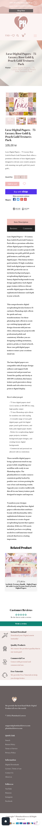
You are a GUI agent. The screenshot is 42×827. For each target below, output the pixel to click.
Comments (27, 228)
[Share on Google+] (21, 199)
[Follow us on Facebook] (14, 199)
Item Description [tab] (21, 222)
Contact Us (9, 773)
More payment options (21, 196)
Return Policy (10, 744)
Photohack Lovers (18, 716)
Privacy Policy (10, 753)
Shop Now (21, 11)
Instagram (8, 797)
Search (7, 740)
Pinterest (8, 793)
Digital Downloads (12, 764)
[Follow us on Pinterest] (25, 199)
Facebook (8, 801)
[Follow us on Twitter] (17, 199)
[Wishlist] (24, 184)
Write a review (21, 624)
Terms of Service (11, 748)
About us (8, 777)
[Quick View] (27, 569)
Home (7, 68)
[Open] (6, 821)
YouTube (8, 789)
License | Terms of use (13, 769)
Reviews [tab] (13, 228)
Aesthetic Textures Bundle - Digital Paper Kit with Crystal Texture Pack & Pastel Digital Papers (21, 586)
